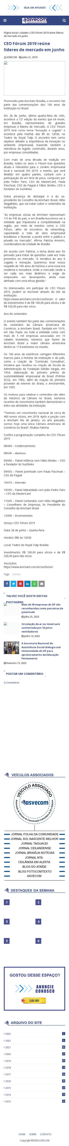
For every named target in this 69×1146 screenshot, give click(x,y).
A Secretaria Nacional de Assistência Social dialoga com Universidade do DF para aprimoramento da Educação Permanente (41, 651)
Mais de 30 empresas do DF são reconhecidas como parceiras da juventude (42, 608)
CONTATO (45, 1134)
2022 (34, 1040)
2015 (35, 1088)
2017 (35, 1074)
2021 (35, 1047)
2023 (34, 1034)
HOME (22, 1134)
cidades (24, 32)
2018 (35, 1067)
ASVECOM (12, 57)
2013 (35, 1101)
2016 (35, 1081)
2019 (35, 1061)
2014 (35, 1094)
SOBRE (32, 1134)
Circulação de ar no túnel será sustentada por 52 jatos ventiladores (40, 627)
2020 (35, 1054)
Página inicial (11, 32)
